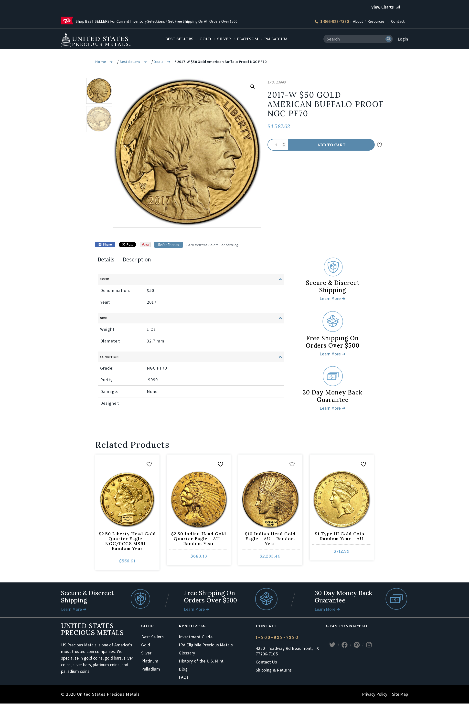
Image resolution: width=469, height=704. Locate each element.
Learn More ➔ (73, 609)
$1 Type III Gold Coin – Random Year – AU (342, 536)
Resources (375, 21)
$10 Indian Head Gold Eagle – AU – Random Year (270, 538)
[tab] (106, 260)
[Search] (388, 39)
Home (100, 61)
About (358, 21)
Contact (398, 21)
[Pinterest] (357, 645)
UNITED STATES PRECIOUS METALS (92, 629)
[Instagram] (369, 645)
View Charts (382, 7)
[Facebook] (344, 645)
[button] (252, 86)
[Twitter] (332, 645)
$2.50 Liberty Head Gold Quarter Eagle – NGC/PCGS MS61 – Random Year (127, 541)
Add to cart (331, 144)
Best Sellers (129, 61)
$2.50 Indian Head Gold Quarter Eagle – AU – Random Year (198, 538)
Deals (158, 61)
